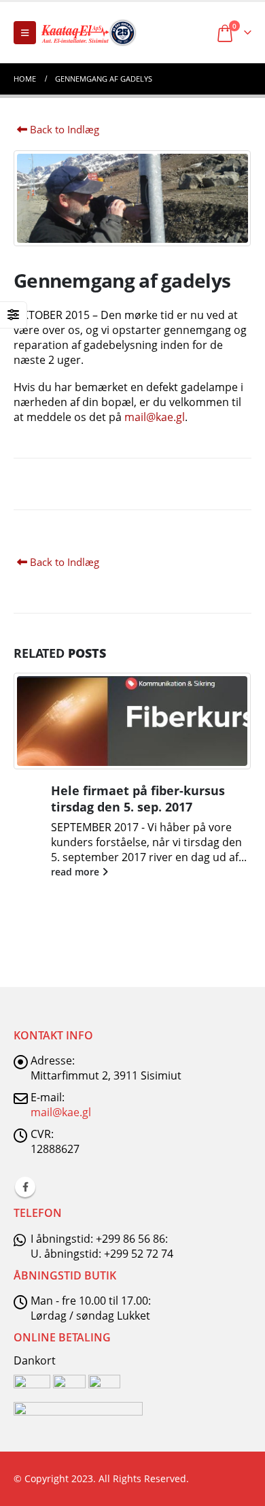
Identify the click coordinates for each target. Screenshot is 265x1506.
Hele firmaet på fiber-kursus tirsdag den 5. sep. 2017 (138, 798)
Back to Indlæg (63, 129)
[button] (25, 32)
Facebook (25, 1187)
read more (76, 871)
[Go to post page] (132, 721)
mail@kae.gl (154, 416)
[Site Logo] (89, 32)
